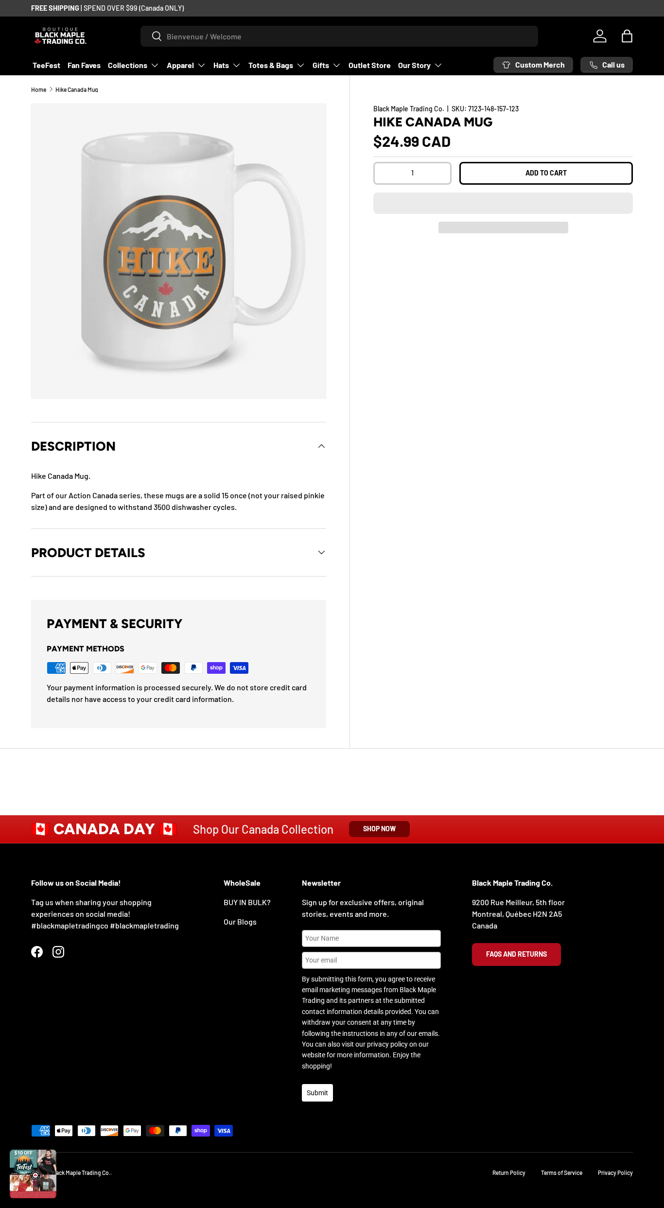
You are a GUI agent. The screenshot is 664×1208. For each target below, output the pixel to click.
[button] (503, 203)
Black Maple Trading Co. (408, 109)
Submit (317, 1093)
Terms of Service (561, 1172)
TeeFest (46, 65)
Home (38, 89)
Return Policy (508, 1172)
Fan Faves (84, 65)
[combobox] (339, 36)
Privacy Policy (615, 1172)
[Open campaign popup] (33, 1174)
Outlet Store (370, 65)
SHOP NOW (379, 828)
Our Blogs (240, 921)
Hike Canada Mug (76, 89)
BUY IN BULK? (247, 902)
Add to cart (546, 173)
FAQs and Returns (516, 954)
